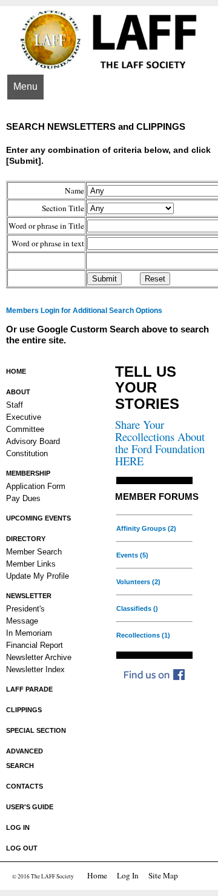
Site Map (163, 875)
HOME (16, 371)
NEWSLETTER (28, 595)
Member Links (31, 563)
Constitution (27, 453)
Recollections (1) (143, 635)
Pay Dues (23, 498)
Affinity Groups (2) (146, 528)
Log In (128, 875)
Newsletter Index (35, 669)
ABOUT (18, 392)
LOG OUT (22, 848)
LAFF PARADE (29, 689)
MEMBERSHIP (28, 473)
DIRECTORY (25, 538)
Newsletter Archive (38, 657)
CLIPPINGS (24, 709)
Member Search (34, 551)
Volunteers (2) (138, 581)
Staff (14, 404)
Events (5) (132, 555)
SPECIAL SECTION (36, 730)
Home (97, 875)
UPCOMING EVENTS (38, 518)
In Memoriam (29, 633)
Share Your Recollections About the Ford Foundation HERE (160, 442)
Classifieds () (137, 608)
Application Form (35, 486)
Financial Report (34, 645)
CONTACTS (24, 786)
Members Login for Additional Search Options (84, 310)
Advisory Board (33, 441)
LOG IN (18, 827)
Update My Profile (37, 576)
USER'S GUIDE (29, 806)
